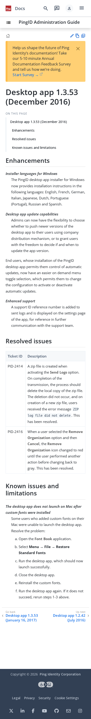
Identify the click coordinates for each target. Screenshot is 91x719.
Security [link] (44, 698)
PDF (83, 36)
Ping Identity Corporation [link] (60, 674)
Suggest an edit (72, 36)
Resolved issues (24, 139)
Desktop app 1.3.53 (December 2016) (38, 121)
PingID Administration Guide (49, 22)
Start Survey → (26, 74)
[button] (69, 8)
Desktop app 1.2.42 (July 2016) (69, 617)
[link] (8, 8)
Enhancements (23, 130)
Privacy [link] (29, 698)
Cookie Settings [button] (67, 698)
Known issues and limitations (34, 147)
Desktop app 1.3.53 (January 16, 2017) (22, 617)
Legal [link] (16, 698)
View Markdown (77, 36)
